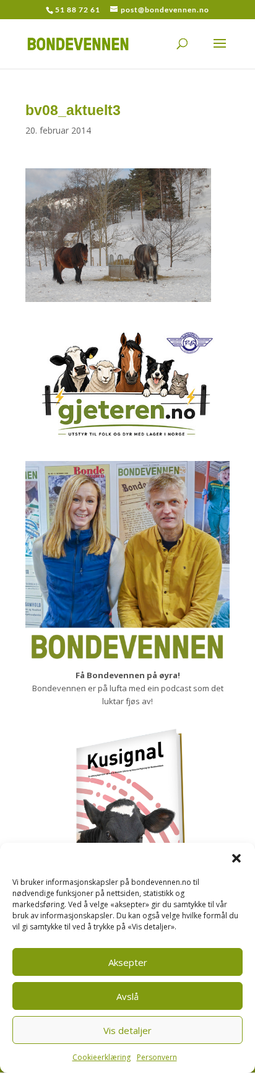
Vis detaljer (127, 1030)
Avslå (127, 996)
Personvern (157, 1057)
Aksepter (127, 962)
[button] (236, 858)
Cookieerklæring (101, 1057)
